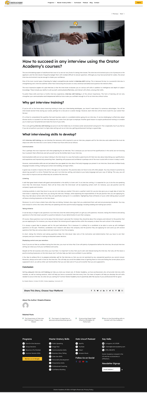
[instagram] (80, 361)
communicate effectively (66, 90)
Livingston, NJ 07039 (112, 343)
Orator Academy (81, 272)
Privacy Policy (88, 389)
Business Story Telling (59, 353)
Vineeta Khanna (28, 281)
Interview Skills (57, 356)
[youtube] (83, 361)
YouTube (81, 347)
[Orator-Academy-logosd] (14, 1)
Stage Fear (55, 347)
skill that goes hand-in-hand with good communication (42, 182)
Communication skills (29, 157)
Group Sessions (31, 347)
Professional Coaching (59, 366)
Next (121, 14)
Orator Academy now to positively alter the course (82, 277)
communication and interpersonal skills (46, 96)
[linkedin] (87, 361)
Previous (115, 14)
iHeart (81, 350)
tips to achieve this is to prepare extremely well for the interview (49, 257)
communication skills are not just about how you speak (47, 163)
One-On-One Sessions (33, 343)
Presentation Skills (58, 363)
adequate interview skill (36, 272)
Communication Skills (59, 350)
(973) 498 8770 (110, 350)
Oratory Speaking (49, 281)
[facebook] (76, 361)
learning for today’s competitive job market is (64, 81)
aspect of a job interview (45, 87)
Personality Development (60, 360)
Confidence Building (58, 369)
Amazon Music (83, 353)
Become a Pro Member (33, 350)
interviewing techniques (74, 108)
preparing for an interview (62, 150)
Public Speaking (57, 343)
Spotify (81, 343)
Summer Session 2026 (33, 353)
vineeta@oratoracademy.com (115, 347)
